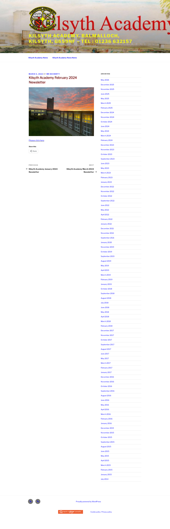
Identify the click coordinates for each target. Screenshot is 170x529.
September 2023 (107, 159)
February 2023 (107, 177)
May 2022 (105, 210)
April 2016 (105, 409)
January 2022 (106, 224)
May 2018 (105, 312)
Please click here (36, 140)
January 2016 (106, 423)
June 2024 (105, 126)
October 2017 (106, 340)
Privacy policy (106, 512)
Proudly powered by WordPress (88, 501)
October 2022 (106, 196)
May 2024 (105, 131)
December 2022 (107, 187)
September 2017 (107, 344)
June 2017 (105, 354)
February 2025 (107, 108)
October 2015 (106, 437)
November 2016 (107, 382)
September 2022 (107, 201)
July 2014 (104, 479)
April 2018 (105, 317)
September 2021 (107, 238)
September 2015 (107, 442)
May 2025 (105, 98)
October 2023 (106, 154)
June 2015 (105, 451)
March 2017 (106, 363)
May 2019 (105, 265)
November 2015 (107, 433)
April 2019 (105, 270)
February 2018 (106, 326)
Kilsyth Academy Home (38, 58)
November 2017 (107, 335)
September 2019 (107, 256)
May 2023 (105, 168)
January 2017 (106, 372)
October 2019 (106, 252)
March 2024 (106, 136)
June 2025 (105, 94)
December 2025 (107, 85)
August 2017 (106, 349)
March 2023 (106, 173)
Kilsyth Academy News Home (65, 58)
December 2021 (107, 228)
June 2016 (105, 400)
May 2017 (105, 358)
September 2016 (107, 391)
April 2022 (105, 214)
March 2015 (106, 465)
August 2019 (106, 261)
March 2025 (106, 103)
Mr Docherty (53, 74)
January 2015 (106, 474)
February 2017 (106, 368)
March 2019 (106, 275)
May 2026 (105, 80)
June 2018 (105, 307)
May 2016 (105, 405)
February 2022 (106, 219)
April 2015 (105, 460)
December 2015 (107, 428)
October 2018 (106, 289)
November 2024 (107, 117)
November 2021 (107, 233)
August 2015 (106, 446)
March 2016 (106, 414)
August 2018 (106, 298)
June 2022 (105, 205)
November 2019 (107, 247)
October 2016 (106, 386)
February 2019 (106, 279)
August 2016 (106, 395)
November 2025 (107, 89)
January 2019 (106, 284)
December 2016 (107, 377)
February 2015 (106, 470)
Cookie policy (95, 512)
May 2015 (105, 456)
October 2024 (106, 122)
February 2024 (107, 140)
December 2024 (107, 112)
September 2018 (107, 293)
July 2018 (104, 303)
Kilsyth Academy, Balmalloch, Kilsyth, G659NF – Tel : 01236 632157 (80, 38)
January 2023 (106, 182)
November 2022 (107, 191)
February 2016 (106, 419)
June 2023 (105, 163)
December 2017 (107, 330)
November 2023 (107, 149)
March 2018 (106, 321)
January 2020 (106, 242)
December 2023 (107, 145)
